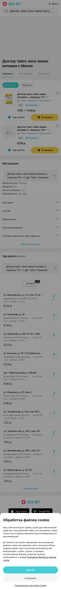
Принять (30, 570)
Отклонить (30, 578)
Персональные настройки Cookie (30, 585)
